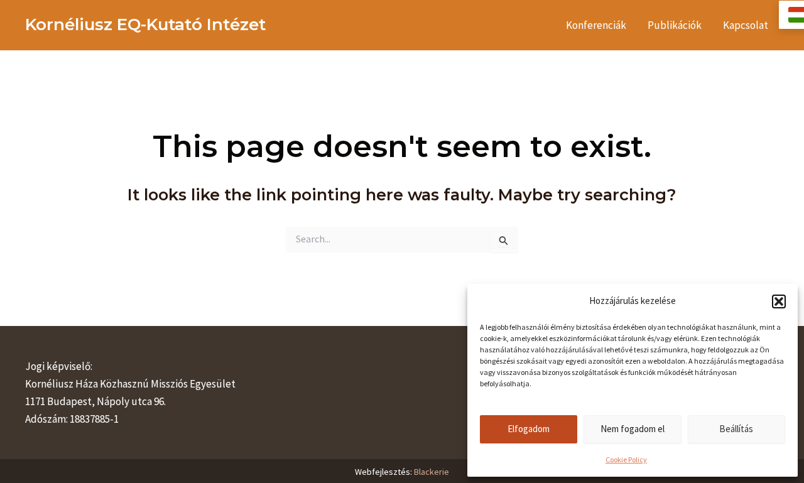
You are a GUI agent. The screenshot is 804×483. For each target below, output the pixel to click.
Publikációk (675, 25)
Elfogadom (529, 429)
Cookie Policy (626, 459)
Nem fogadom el (632, 429)
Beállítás (736, 429)
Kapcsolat (745, 25)
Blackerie (431, 471)
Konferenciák (596, 25)
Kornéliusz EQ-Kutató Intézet (145, 24)
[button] (779, 301)
